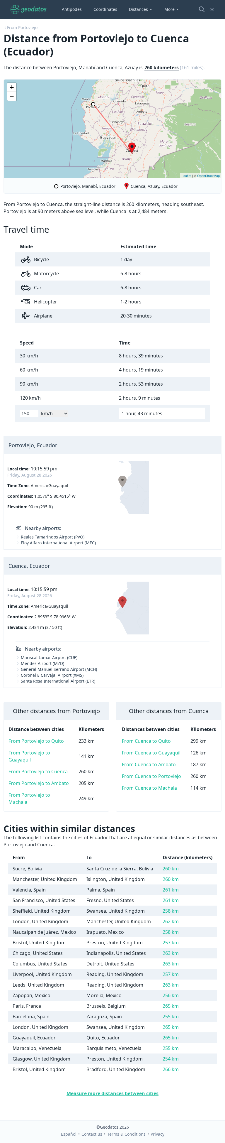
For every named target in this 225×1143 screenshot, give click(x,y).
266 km (171, 1069)
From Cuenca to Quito (146, 741)
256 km (171, 995)
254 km (171, 1059)
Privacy (157, 1134)
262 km (171, 921)
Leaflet (186, 175)
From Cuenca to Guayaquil (151, 752)
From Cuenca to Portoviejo (151, 776)
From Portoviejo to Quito (36, 741)
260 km (171, 868)
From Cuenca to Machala (149, 788)
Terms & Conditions (126, 1134)
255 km (171, 1016)
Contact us (91, 1134)
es (211, 9)
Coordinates (105, 9)
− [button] (12, 96)
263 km (171, 953)
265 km (171, 1006)
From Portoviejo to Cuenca (38, 771)
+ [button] (12, 87)
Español (68, 1134)
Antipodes (72, 9)
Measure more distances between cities (112, 1093)
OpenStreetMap (208, 175)
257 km (171, 942)
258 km (171, 911)
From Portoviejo (22, 27)
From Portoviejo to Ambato (38, 783)
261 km (171, 890)
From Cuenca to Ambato (149, 764)
